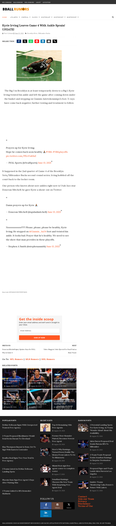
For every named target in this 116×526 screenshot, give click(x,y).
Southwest (59, 17)
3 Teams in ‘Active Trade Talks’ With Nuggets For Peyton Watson (63, 380)
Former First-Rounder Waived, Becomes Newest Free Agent (63, 438)
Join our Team (86, 498)
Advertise (47, 2)
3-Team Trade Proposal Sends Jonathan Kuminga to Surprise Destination (101, 457)
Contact (82, 496)
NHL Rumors (29, 2)
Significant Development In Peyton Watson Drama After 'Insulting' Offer (64, 401)
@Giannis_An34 (37, 231)
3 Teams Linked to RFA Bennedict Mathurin (37, 382)
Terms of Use (85, 506)
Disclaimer (84, 503)
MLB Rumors (18, 2)
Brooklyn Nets (32, 33)
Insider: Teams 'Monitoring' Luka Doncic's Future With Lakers (101, 485)
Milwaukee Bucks (44, 33)
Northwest (72, 17)
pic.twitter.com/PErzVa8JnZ (21, 156)
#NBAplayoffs (60, 151)
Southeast (45, 17)
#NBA (49, 151)
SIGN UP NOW (39, 338)
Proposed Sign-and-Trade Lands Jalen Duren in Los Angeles (101, 471)
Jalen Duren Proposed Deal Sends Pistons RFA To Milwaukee (14, 380)
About (38, 2)
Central (25, 17)
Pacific (35, 17)
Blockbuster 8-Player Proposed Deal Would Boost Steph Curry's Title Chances (14, 400)
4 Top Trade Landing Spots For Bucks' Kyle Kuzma (39, 403)
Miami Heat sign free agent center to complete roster (63, 468)
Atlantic (14, 17)
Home (4, 17)
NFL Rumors (6, 2)
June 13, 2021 (44, 162)
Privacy (82, 501)
